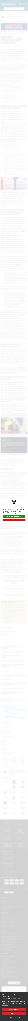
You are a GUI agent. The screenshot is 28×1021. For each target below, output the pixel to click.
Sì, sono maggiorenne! (14, 516)
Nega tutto (14, 1013)
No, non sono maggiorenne (14, 520)
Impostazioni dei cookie (14, 1017)
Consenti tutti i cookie (14, 1009)
